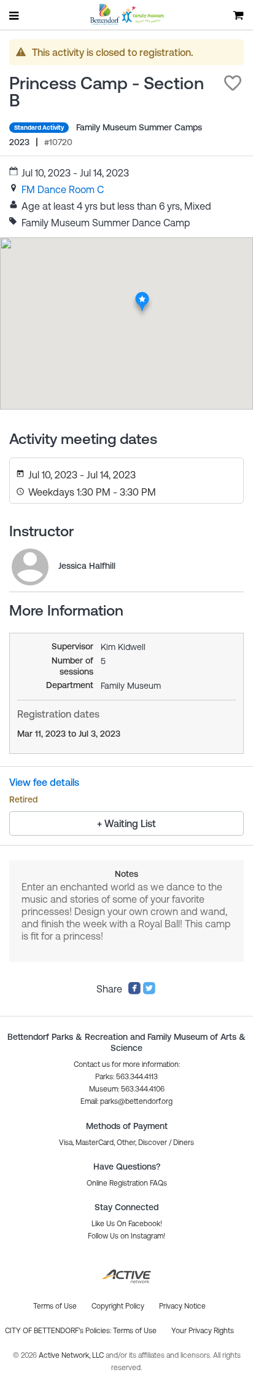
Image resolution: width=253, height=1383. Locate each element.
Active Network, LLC (72, 1355)
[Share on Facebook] (134, 991)
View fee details (44, 782)
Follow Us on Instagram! (126, 1236)
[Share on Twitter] (149, 991)
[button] (232, 83)
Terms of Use (135, 1330)
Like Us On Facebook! (126, 1223)
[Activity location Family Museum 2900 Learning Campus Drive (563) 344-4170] (142, 295)
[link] (62, 189)
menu (14, 15)
